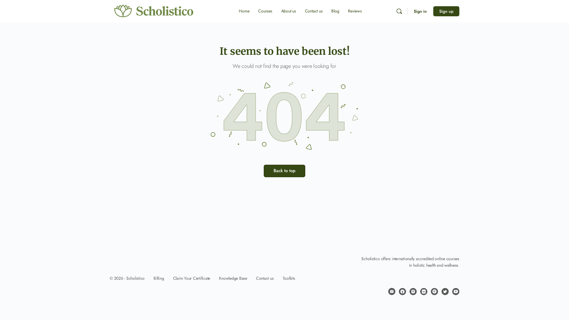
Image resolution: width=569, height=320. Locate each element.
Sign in (420, 11)
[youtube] (455, 291)
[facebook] (402, 291)
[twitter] (445, 291)
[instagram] (413, 291)
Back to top (284, 170)
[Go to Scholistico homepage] (154, 11)
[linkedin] (423, 291)
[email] (391, 291)
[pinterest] (434, 291)
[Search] (399, 11)
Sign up (446, 11)
